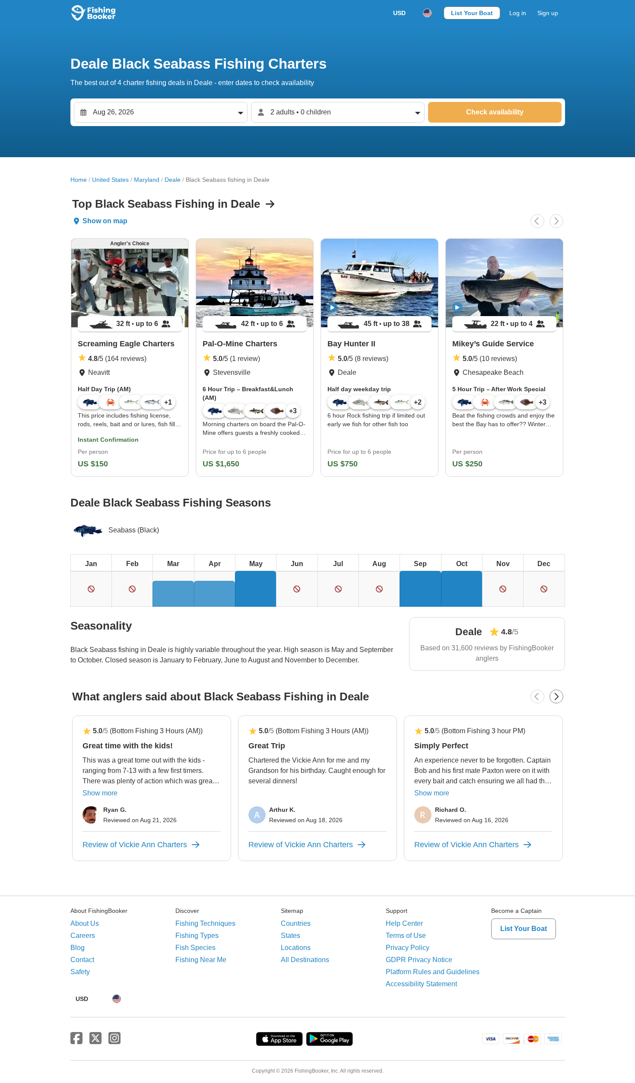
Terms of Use (406, 935)
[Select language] (427, 13)
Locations (296, 947)
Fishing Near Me (200, 959)
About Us (84, 923)
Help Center (404, 923)
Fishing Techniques (205, 923)
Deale (173, 179)
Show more (100, 793)
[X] (95, 1038)
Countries (296, 923)
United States (110, 179)
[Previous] (537, 221)
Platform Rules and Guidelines (432, 971)
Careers (82, 935)
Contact (82, 959)
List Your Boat (472, 13)
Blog (77, 947)
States (290, 935)
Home (78, 179)
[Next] (556, 221)
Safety (80, 971)
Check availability (495, 112)
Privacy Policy (407, 947)
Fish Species (195, 947)
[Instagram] (114, 1038)
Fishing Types (197, 935)
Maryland (146, 179)
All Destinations (305, 959)
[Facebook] (76, 1038)
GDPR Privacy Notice (419, 959)
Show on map (105, 221)
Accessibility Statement (421, 984)
